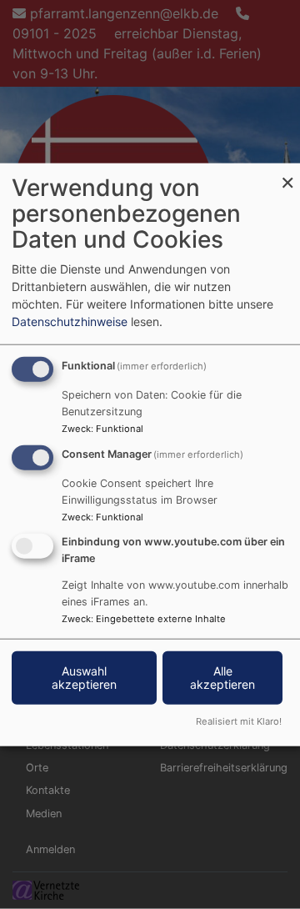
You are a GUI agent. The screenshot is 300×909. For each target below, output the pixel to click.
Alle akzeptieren (222, 677)
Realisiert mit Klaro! (239, 720)
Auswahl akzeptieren (84, 677)
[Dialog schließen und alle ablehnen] (287, 173)
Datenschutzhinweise (70, 321)
